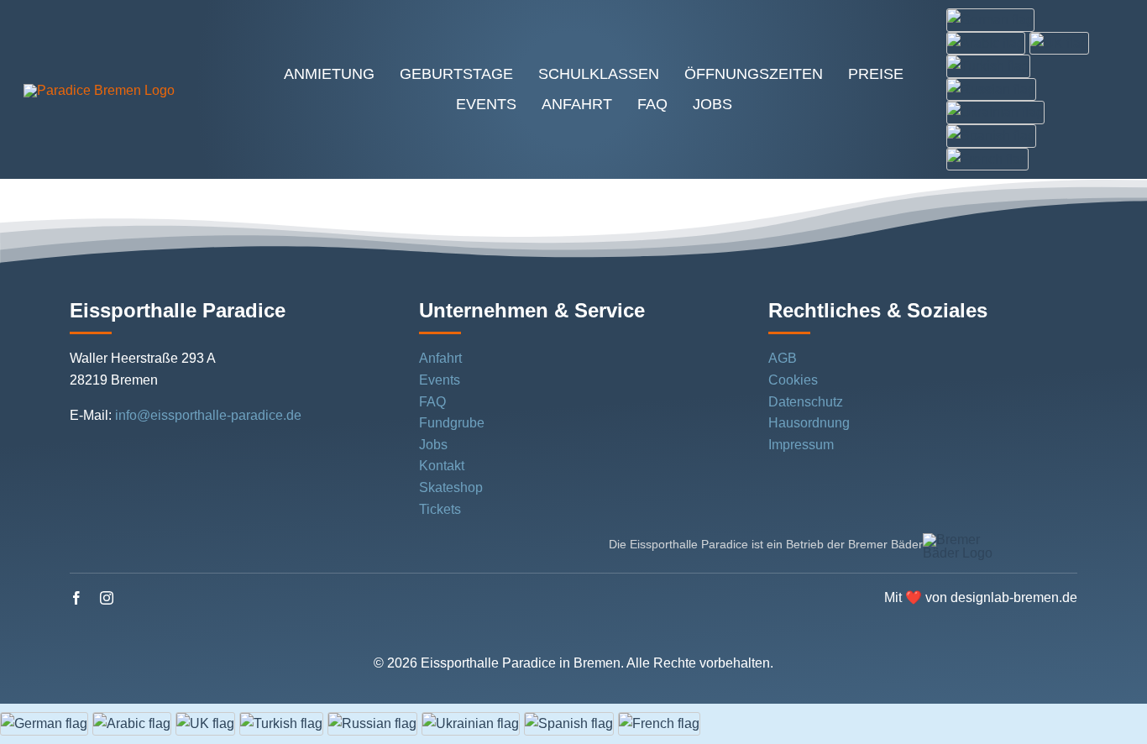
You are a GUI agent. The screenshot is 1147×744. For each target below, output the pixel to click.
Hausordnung (809, 423)
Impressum (801, 444)
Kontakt (441, 465)
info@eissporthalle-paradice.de (208, 415)
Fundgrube (451, 423)
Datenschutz (805, 402)
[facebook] (76, 598)
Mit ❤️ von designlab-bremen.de (980, 597)
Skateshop (451, 487)
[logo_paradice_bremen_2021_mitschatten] (99, 90)
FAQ (432, 402)
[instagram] (106, 598)
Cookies (793, 380)
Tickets (440, 509)
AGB (782, 358)
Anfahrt (440, 358)
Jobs (433, 444)
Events (439, 380)
